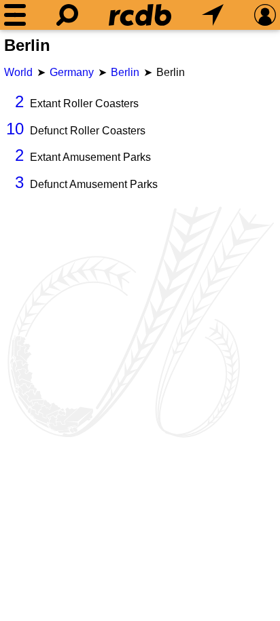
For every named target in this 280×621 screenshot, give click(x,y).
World (18, 72)
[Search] (67, 15)
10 (15, 128)
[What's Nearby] (213, 15)
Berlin (125, 72)
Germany (72, 72)
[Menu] (15, 15)
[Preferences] (265, 15)
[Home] (140, 15)
